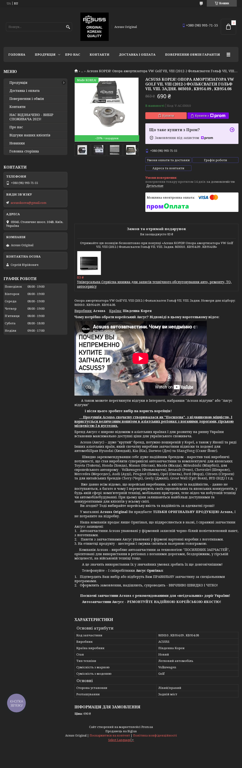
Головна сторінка (24, 151)
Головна (16, 54)
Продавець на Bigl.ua (121, 731)
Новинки (17, 143)
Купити (168, 115)
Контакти (99, 54)
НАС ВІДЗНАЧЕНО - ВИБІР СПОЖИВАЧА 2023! (31, 117)
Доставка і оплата (137, 54)
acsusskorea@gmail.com (28, 203)
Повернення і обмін (26, 99)
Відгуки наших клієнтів (29, 135)
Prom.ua (147, 727)
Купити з (202, 115)
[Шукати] (68, 27)
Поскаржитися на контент (110, 735)
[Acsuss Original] (94, 27)
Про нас (72, 54)
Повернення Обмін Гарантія (192, 54)
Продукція (45, 54)
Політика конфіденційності (155, 735)
